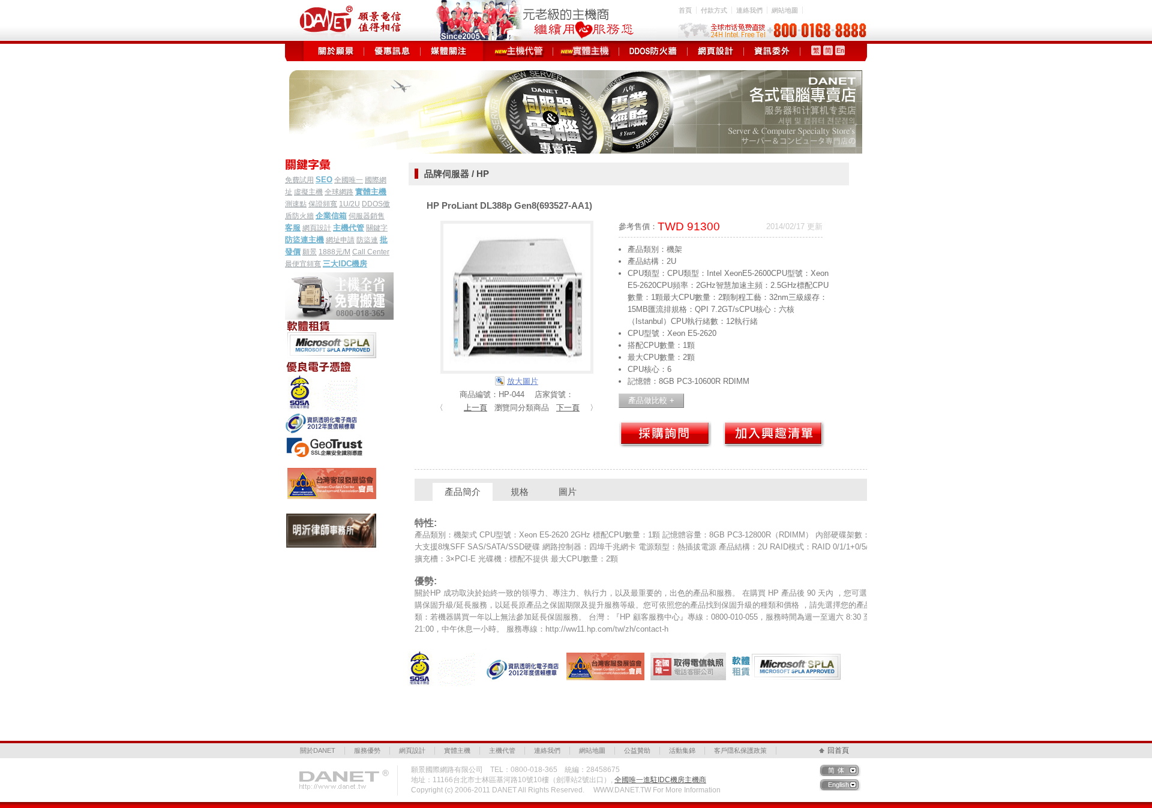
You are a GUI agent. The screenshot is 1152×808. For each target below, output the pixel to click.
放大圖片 (522, 381)
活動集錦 (682, 750)
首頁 (685, 10)
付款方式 (714, 10)
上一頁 (475, 407)
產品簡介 (463, 491)
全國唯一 (348, 180)
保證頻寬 (322, 204)
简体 (837, 770)
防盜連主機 (304, 239)
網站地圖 (785, 10)
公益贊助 (637, 750)
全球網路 (339, 192)
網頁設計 (715, 51)
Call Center (370, 252)
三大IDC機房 (345, 263)
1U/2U (349, 204)
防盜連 (367, 240)
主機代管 (520, 51)
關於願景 (336, 51)
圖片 (568, 491)
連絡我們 (749, 10)
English (838, 784)
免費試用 (299, 180)
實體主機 (586, 51)
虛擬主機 (308, 192)
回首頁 (838, 750)
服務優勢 (367, 750)
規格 (520, 491)
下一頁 (568, 407)
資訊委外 (772, 51)
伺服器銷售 (367, 216)
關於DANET (317, 750)
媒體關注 (448, 51)
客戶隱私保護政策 (740, 750)
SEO (324, 179)
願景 (309, 252)
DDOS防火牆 (653, 51)
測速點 (296, 204)
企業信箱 (331, 215)
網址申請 (340, 240)
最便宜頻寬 (303, 264)
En (840, 50)
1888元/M (334, 252)
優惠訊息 (392, 51)
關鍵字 (377, 228)
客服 (293, 227)
